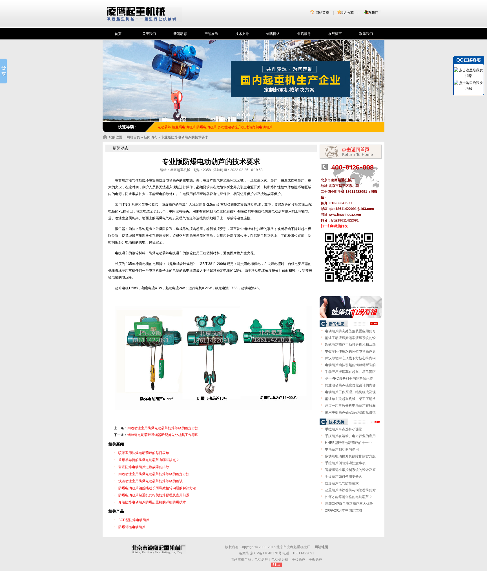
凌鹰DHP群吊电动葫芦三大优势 (349, 504)
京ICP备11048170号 (266, 553)
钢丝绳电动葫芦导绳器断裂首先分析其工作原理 (162, 435)
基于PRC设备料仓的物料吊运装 (349, 378)
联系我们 (371, 13)
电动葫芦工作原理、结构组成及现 (350, 392)
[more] (374, 323)
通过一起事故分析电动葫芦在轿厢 (350, 406)
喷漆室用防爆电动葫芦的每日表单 (143, 453)
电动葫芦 (261, 559)
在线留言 (335, 34)
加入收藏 (347, 13)
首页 (118, 34)
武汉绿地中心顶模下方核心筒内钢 (350, 358)
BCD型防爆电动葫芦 (133, 520)
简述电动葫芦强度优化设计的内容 (350, 385)
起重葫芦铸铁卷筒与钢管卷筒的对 (350, 490)
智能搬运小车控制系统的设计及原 (350, 470)
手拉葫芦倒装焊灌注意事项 (345, 463)
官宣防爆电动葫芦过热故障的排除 (143, 467)
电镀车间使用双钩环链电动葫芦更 (350, 351)
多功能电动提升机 (231, 127)
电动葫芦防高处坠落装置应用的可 (350, 331)
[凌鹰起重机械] (144, 14)
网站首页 (322, 13)
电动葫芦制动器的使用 (342, 450)
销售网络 (273, 34)
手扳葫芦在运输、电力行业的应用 (350, 436)
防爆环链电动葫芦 (131, 527)
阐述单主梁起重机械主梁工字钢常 (350, 399)
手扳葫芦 (315, 559)
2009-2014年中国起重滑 (343, 510)
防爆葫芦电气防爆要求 (342, 483)
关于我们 (149, 34)
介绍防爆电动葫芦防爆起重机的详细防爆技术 (152, 502)
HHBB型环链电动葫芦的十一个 (348, 443)
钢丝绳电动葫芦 (184, 127)
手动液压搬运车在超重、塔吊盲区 (350, 372)
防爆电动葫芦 (206, 127)
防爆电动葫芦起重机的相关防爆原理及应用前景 (153, 495)
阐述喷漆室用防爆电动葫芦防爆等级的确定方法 (162, 428)
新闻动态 (180, 34)
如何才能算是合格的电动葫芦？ (348, 497)
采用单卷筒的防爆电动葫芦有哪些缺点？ (148, 460)
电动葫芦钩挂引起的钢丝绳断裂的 (350, 365)
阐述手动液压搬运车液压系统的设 (350, 338)
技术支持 (242, 34)
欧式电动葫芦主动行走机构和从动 (350, 345)
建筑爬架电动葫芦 (259, 127)
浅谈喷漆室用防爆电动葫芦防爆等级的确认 (150, 481)
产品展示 (211, 34)
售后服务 (304, 34)
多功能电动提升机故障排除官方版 (350, 456)
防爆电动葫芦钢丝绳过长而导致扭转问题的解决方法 (157, 488)
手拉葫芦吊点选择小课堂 (343, 429)
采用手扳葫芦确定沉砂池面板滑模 (350, 412)
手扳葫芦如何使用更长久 (343, 477)
